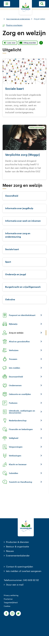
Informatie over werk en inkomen (23, 220)
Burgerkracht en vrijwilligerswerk (23, 286)
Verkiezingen (15, 456)
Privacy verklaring (11, 595)
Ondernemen (15, 385)
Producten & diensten (17, 542)
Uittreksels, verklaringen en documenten (22, 412)
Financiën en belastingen (21, 429)
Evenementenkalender (18, 555)
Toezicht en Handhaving (20, 482)
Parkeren (13, 403)
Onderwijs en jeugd (15, 274)
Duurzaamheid (16, 377)
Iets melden (14, 368)
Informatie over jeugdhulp (19, 208)
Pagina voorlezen (14, 25)
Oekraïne (10, 299)
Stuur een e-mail (14, 584)
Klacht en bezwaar (18, 464)
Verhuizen (13, 350)
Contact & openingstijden (19, 566)
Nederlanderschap (18, 420)
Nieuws (10, 551)
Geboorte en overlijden (20, 394)
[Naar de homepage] (25, 7)
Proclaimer (8, 599)
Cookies (7, 606)
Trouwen (13, 359)
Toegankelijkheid (11, 602)
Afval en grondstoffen (19, 342)
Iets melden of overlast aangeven (23, 571)
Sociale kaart (12, 249)
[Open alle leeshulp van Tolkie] (41, 43)
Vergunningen (15, 447)
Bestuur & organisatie (17, 546)
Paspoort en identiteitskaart (22, 315)
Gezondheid (11, 195)
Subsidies (13, 473)
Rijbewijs (13, 324)
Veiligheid (13, 438)
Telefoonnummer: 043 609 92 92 (21, 580)
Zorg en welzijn (16, 333)
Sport (8, 261)
